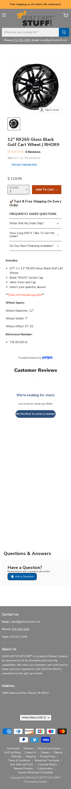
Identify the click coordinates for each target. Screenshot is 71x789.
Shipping (31, 756)
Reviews (28, 748)
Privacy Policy (47, 756)
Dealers (45, 752)
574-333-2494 (21, 40)
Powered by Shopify (35, 781)
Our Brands (13, 748)
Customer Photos (47, 764)
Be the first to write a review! (35, 414)
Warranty (16, 756)
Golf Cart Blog (12, 752)
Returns (58, 752)
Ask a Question (24, 576)
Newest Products (23, 768)
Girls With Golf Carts (21, 764)
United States (34, 717)
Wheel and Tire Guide (46, 760)
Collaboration (45, 768)
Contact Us (31, 752)
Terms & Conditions (19, 760)
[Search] (64, 32)
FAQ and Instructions (48, 748)
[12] (14, 124)
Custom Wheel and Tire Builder (35, 772)
